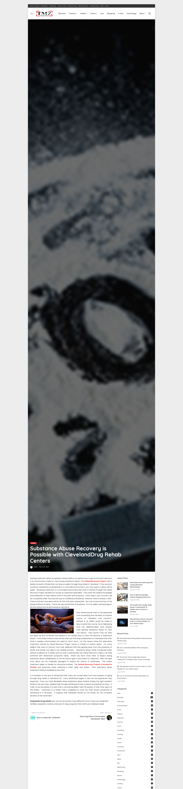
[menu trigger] (33, 13)
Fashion (120, 714)
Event (119, 710)
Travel (119, 788)
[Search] (149, 13)
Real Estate (121, 767)
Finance (120, 722)
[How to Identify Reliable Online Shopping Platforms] (122, 597)
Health (33, 543)
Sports (119, 775)
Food (119, 726)
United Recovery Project (95, 581)
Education (120, 701)
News (119, 759)
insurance (120, 747)
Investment (121, 751)
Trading (120, 784)
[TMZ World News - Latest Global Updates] (44, 13)
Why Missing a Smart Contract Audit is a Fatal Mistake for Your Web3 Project (141, 621)
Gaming (120, 734)
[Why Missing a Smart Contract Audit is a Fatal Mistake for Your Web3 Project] (122, 623)
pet (118, 763)
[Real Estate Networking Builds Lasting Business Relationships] (122, 586)
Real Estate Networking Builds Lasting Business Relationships (141, 585)
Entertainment (122, 706)
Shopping (120, 771)
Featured (120, 718)
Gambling (120, 730)
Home (119, 742)
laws (118, 755)
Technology (121, 780)
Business (120, 697)
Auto (119, 693)
